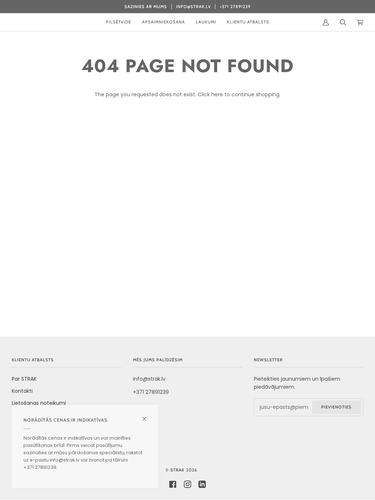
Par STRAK (24, 379)
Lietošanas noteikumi (39, 403)
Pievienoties (336, 407)
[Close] (147, 415)
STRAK (177, 470)
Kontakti (22, 391)
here (217, 94)
